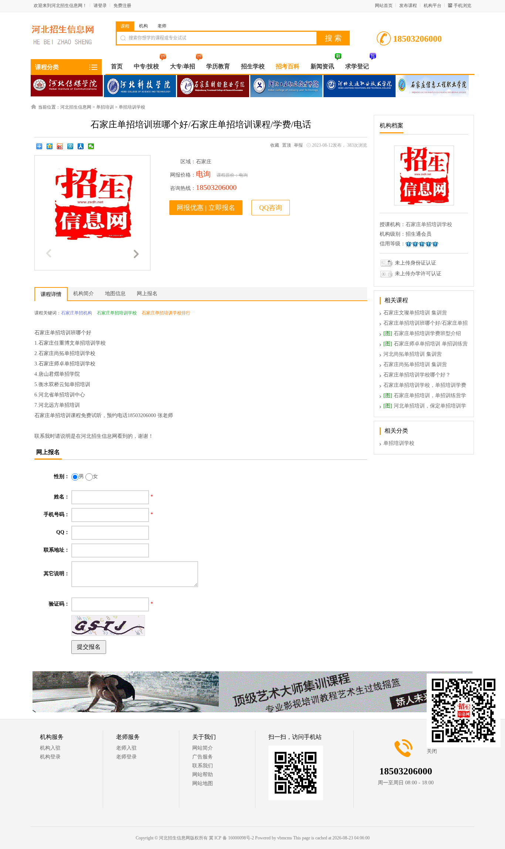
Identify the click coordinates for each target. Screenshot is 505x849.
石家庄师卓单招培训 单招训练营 (425, 344)
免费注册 (122, 5)
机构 (143, 25)
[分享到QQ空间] (50, 146)
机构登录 (50, 757)
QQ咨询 (270, 207)
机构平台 (432, 5)
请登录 (100, 5)
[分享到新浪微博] (60, 146)
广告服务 (202, 757)
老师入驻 (126, 748)
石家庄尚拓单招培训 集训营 (415, 364)
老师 (161, 25)
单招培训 (105, 107)
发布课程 (408, 5)
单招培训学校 (132, 107)
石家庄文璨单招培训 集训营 (415, 313)
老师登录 (126, 757)
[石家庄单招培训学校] (424, 204)
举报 (298, 145)
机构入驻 (50, 748)
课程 (125, 26)
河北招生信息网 (75, 107)
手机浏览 (462, 5)
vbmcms (284, 838)
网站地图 (202, 783)
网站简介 (202, 748)
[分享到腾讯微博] (70, 146)
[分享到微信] (91, 146)
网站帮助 (202, 774)
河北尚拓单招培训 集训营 (412, 354)
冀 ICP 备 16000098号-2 (231, 838)
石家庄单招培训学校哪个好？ (417, 375)
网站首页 (384, 5)
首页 (117, 66)
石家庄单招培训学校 (429, 224)
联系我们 (202, 765)
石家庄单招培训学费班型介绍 (422, 333)
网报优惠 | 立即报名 (206, 207)
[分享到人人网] (81, 146)
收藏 (274, 145)
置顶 (286, 145)
